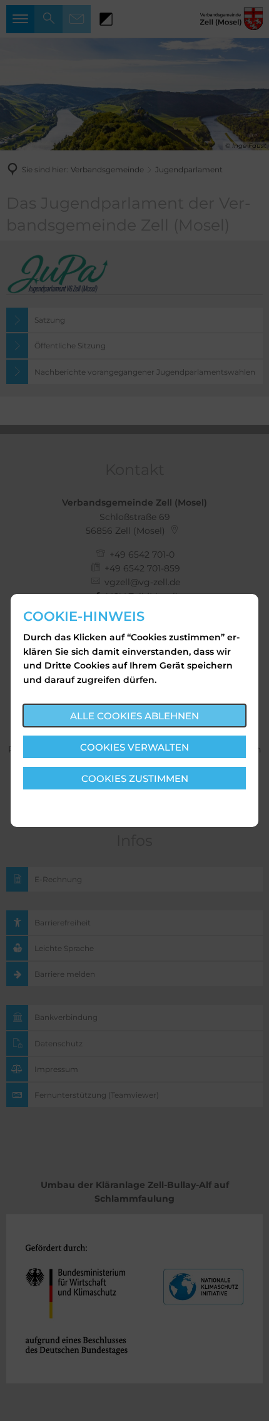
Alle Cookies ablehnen (134, 716)
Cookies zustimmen (134, 778)
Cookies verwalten (134, 747)
